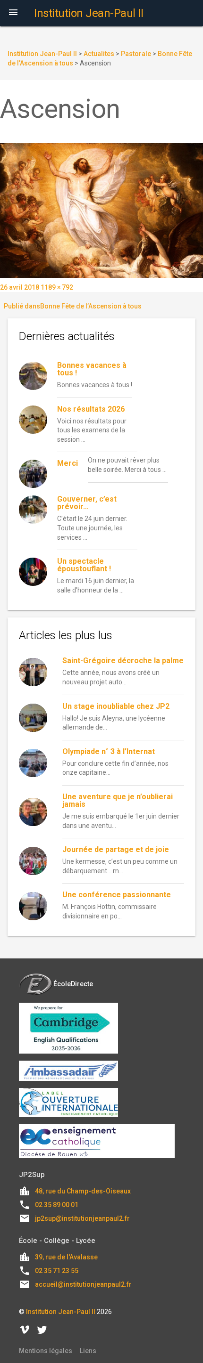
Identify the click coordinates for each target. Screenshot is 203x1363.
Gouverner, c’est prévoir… (87, 503)
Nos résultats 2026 (91, 409)
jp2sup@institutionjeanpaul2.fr (82, 1218)
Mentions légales (45, 1351)
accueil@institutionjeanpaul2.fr (83, 1284)
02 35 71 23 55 (56, 1270)
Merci (67, 463)
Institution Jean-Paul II (60, 1311)
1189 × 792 (57, 287)
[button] (13, 13)
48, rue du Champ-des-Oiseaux (83, 1191)
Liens (88, 1351)
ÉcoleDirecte (73, 984)
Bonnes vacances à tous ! (92, 369)
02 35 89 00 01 (56, 1205)
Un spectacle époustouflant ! (84, 565)
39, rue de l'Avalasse (66, 1257)
